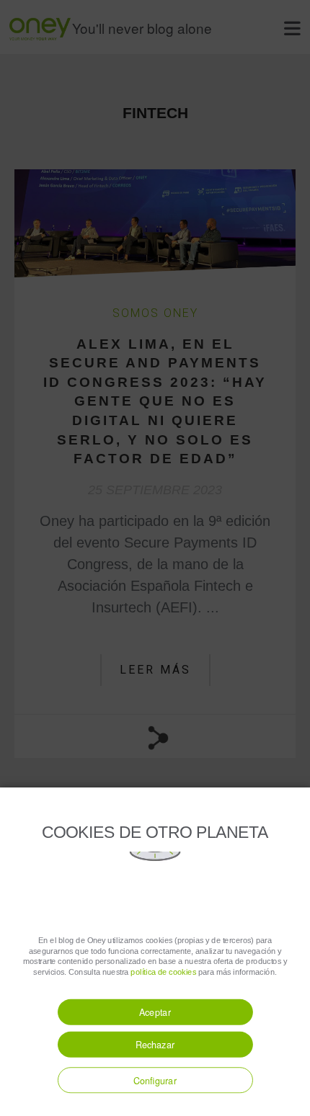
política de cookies (163, 971)
